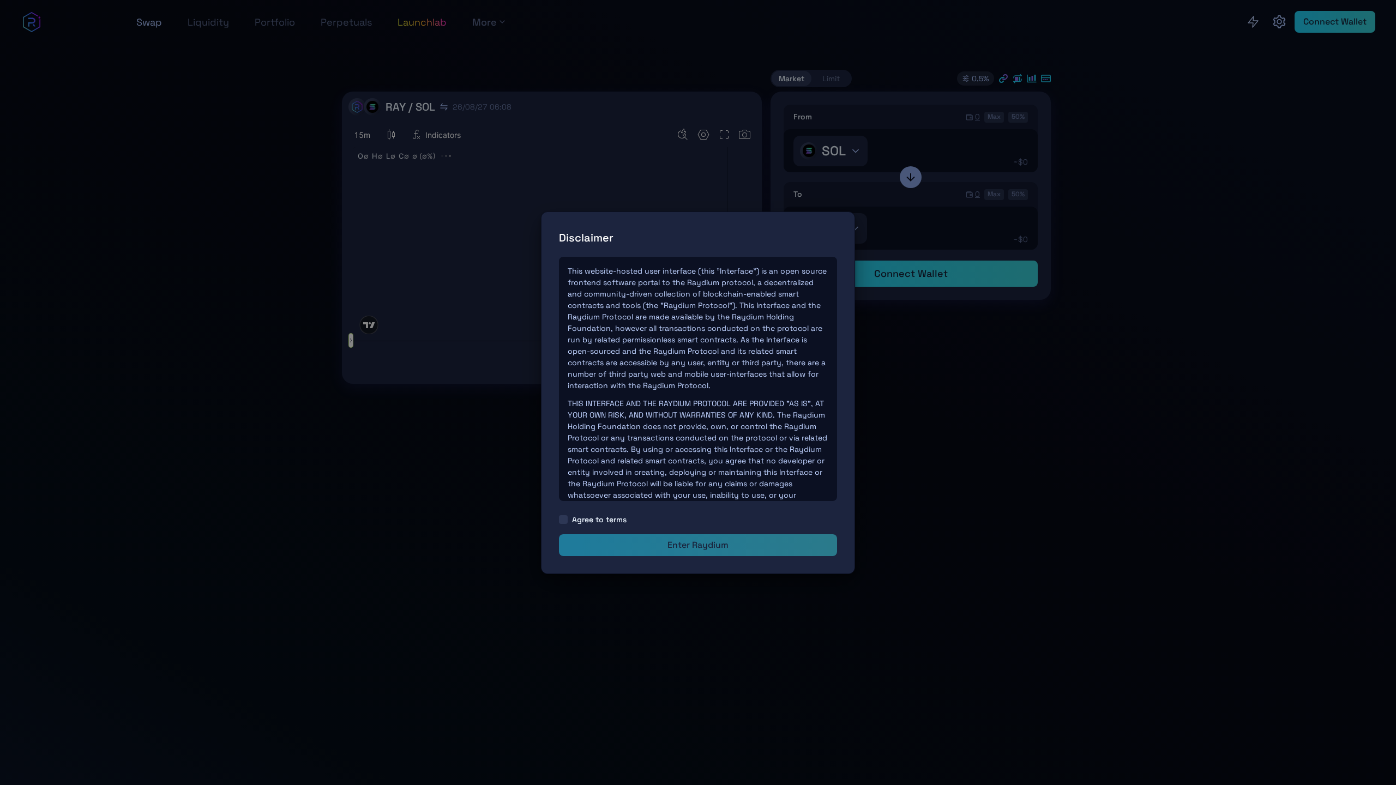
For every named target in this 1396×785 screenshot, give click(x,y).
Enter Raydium (698, 545)
